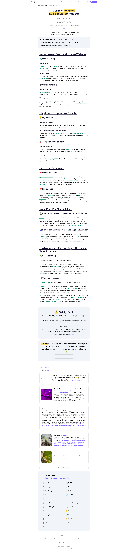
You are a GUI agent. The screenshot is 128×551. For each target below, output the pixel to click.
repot (64, 225)
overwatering (73, 241)
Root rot (41, 218)
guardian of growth (50, 301)
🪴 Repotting (46, 519)
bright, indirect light (78, 133)
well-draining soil (76, 225)
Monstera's (42, 199)
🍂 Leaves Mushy (71, 507)
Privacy (61, 548)
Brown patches (55, 266)
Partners (56, 548)
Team (75, 1)
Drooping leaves (44, 92)
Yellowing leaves (44, 66)
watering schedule (81, 103)
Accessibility (70, 548)
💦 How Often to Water (73, 495)
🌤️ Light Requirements (49, 511)
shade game (66, 270)
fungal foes (50, 195)
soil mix (77, 236)
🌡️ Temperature (70, 523)
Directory (76, 548)
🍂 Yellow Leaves (48, 527)
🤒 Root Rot (69, 519)
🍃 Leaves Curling (71, 499)
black (67, 149)
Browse (64, 468)
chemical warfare (73, 288)
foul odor (55, 66)
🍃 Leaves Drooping (48, 503)
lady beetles (42, 184)
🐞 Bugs (68, 487)
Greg (48, 370)
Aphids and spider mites (46, 177)
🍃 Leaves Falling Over (49, 507)
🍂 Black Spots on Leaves (73, 483)
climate (56, 158)
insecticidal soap (72, 180)
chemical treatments (60, 201)
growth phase (60, 299)
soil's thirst (42, 273)
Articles (70, 1)
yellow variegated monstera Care (57, 478)
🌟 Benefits (46, 483)
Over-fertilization (46, 282)
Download (93, 1)
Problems (45, 5)
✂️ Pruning (69, 515)
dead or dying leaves (78, 297)
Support (52, 548)
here (64, 28)
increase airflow (83, 195)
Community (85, 1)
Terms (65, 548)
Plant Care (63, 1)
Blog (79, 1)
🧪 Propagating (47, 515)
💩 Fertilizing (70, 491)
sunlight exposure (60, 133)
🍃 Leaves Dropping (72, 503)
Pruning (41, 295)
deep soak (52, 101)
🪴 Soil (45, 523)
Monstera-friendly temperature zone (57, 160)
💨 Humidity (46, 499)
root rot (44, 78)
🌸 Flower (45, 495)
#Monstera (44, 366)
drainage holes (43, 236)
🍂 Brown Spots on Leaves (50, 487)
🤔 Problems (69, 511)
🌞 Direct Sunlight (48, 491)
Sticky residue (63, 179)
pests (54, 180)
